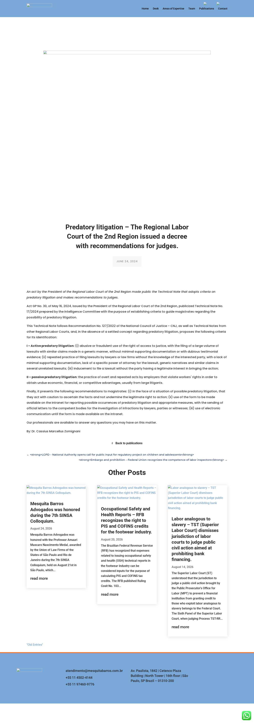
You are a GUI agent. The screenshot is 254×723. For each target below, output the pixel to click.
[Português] (225, 4)
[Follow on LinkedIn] (234, 672)
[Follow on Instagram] (215, 672)
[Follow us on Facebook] (225, 672)
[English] (210, 4)
